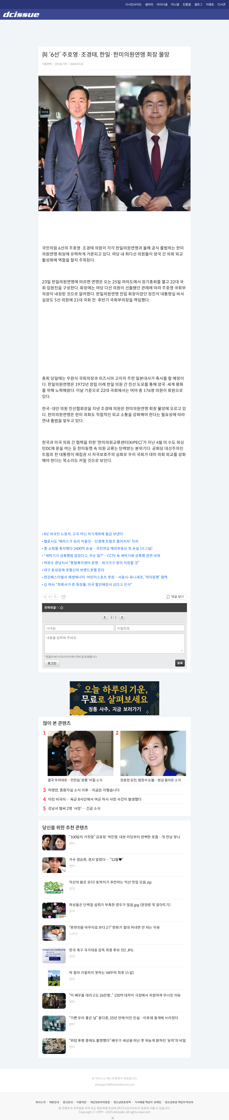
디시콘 (222, 4)
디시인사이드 (133, 4)
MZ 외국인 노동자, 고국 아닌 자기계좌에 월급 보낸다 (83, 534)
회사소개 (40, 1102)
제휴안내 (54, 1102)
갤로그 (198, 4)
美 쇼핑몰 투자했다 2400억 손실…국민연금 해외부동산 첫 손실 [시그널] (98, 548)
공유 (63, 597)
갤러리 (149, 4)
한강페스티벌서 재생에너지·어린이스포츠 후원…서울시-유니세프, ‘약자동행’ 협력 (106, 577)
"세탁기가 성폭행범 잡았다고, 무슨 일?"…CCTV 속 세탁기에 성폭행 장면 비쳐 (102, 556)
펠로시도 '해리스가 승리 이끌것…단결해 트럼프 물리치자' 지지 (91, 541)
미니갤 (175, 4)
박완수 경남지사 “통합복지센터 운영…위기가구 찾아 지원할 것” (91, 563)
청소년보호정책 (122, 1102)
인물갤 (187, 4)
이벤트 (210, 4)
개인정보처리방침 (100, 1102)
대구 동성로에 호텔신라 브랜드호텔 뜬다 (74, 570)
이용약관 (81, 1102)
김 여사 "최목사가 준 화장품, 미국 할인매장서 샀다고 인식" (88, 585)
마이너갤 (162, 4)
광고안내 (68, 1102)
